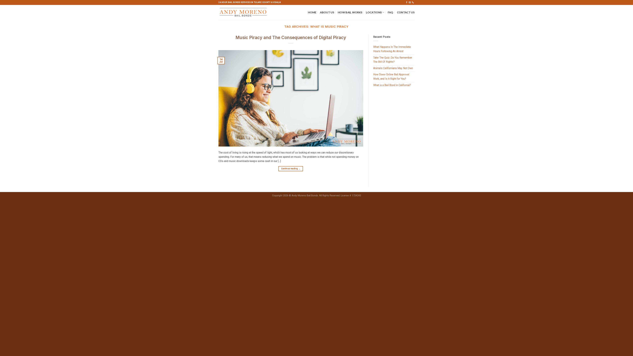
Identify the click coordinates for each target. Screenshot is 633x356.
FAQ (390, 12)
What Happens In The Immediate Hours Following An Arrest (392, 49)
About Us (327, 12)
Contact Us (406, 12)
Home (312, 12)
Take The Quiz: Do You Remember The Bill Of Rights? (392, 59)
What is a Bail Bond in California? (392, 85)
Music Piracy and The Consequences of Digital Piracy (291, 37)
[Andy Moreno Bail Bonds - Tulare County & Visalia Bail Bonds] (244, 12)
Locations (374, 12)
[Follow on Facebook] (407, 2)
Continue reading (291, 168)
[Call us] (413, 2)
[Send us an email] (410, 2)
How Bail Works (350, 12)
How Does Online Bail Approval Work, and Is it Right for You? (391, 76)
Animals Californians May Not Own (393, 68)
